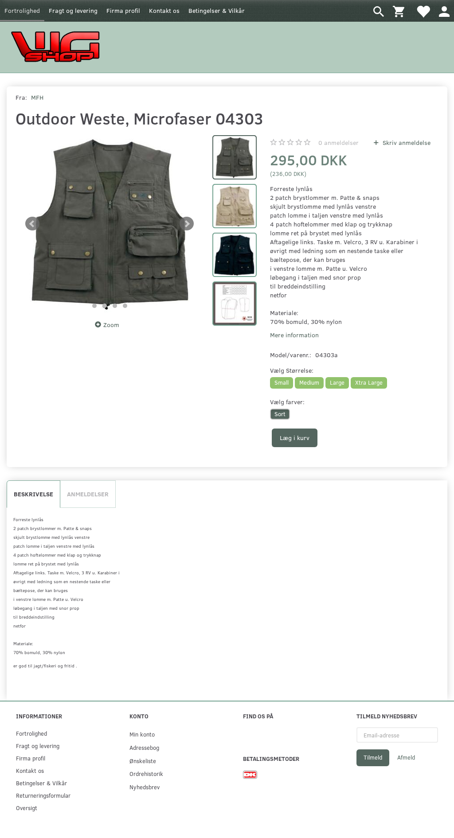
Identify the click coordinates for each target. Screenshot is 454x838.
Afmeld (406, 757)
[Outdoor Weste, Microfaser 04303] (109, 223)
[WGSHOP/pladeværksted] (58, 46)
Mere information (294, 335)
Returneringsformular (43, 795)
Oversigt (26, 807)
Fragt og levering (73, 10)
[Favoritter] (422, 11)
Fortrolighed (22, 10)
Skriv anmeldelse (406, 142)
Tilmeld (373, 757)
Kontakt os (164, 10)
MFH (37, 97)
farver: (287, 402)
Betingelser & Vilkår (216, 10)
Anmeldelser (88, 494)
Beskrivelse (33, 494)
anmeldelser (338, 142)
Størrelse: (291, 370)
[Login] (444, 11)
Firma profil (123, 10)
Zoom (111, 324)
